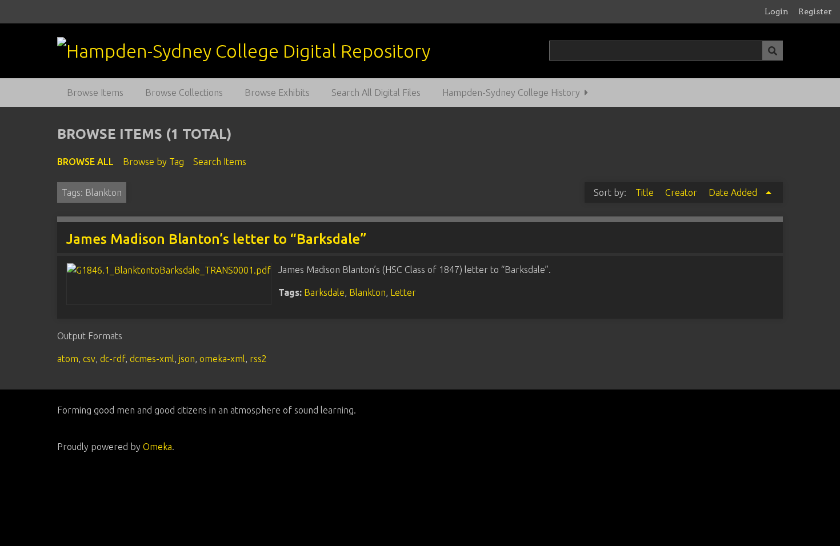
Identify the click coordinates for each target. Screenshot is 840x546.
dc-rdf (112, 359)
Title (645, 192)
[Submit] (772, 51)
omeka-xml (222, 359)
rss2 (258, 359)
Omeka (157, 446)
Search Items (219, 161)
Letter (403, 292)
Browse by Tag (153, 161)
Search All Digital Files (376, 92)
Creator (682, 192)
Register (815, 11)
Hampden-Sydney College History (511, 92)
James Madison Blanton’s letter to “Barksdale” (216, 239)
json (187, 359)
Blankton (367, 292)
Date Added (734, 192)
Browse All (85, 161)
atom (67, 359)
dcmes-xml (152, 359)
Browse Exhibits (277, 92)
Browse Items (95, 92)
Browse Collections (184, 92)
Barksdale (324, 292)
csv (89, 359)
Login (777, 11)
